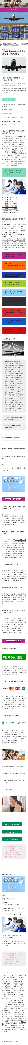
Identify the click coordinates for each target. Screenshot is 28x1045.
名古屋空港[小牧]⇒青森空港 (9, 197)
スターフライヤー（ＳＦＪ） (15, 996)
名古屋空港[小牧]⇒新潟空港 (9, 203)
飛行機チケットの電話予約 (12, 825)
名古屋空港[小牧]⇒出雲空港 (9, 205)
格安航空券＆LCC (9, 99)
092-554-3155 (9, 937)
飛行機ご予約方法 (19, 1006)
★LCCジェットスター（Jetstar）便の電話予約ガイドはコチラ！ (14, 265)
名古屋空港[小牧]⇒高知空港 (9, 207)
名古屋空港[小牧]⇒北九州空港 (10, 210)
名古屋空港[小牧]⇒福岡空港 (9, 208)
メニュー (15, 9)
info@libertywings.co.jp (14, 789)
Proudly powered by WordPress (10, 1041)
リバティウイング (19, 138)
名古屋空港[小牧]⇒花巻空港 (9, 199)
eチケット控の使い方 (12, 839)
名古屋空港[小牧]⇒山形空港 (9, 201)
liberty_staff (8, 49)
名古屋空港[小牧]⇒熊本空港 (9, 212)
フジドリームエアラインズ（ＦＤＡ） (16, 1000)
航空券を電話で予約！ (11, 3)
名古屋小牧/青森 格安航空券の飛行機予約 (12, 437)
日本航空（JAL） (12, 994)
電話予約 (14, 152)
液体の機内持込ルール (12, 832)
